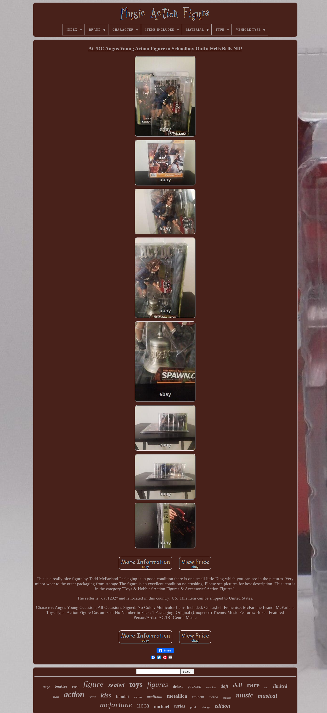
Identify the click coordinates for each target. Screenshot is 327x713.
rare (253, 685)
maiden (227, 697)
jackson (194, 686)
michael (161, 706)
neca (143, 705)
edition (222, 706)
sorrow (138, 697)
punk (193, 707)
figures (157, 684)
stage (46, 687)
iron (56, 697)
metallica (177, 696)
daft (224, 686)
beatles (61, 686)
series (179, 706)
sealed (116, 685)
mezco (213, 697)
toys (135, 684)
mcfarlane (116, 704)
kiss (106, 695)
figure (93, 684)
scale (92, 697)
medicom (154, 696)
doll (237, 685)
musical (267, 695)
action (74, 694)
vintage (206, 707)
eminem (198, 697)
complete (211, 687)
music (244, 695)
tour (266, 687)
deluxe (178, 687)
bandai (122, 696)
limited (280, 686)
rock (75, 687)
